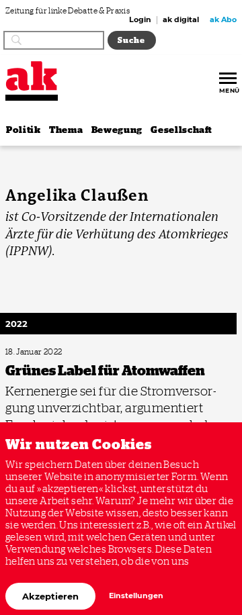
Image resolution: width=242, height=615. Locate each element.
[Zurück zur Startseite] (31, 75)
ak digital (181, 20)
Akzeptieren (50, 596)
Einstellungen (136, 596)
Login (140, 20)
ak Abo (223, 20)
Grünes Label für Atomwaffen (49, 352)
